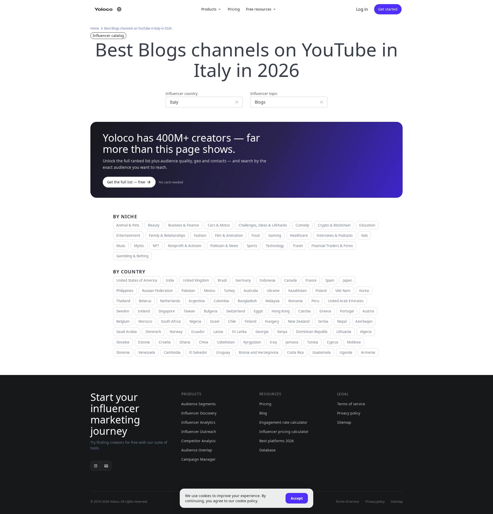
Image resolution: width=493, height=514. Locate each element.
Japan (347, 280)
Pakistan (188, 290)
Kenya (282, 331)
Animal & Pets (127, 225)
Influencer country (181, 93)
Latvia (218, 331)
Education (367, 225)
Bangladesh (247, 301)
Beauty (153, 225)
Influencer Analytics (198, 422)
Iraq (273, 342)
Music (120, 245)
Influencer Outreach (198, 431)
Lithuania (343, 331)
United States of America (136, 280)
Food (256, 235)
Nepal (342, 321)
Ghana (184, 342)
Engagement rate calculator (283, 422)
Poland (321, 290)
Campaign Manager (198, 459)
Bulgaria (210, 311)
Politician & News (224, 245)
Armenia (368, 352)
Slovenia (123, 352)
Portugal (347, 311)
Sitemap (344, 422)
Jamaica (292, 342)
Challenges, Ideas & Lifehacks (263, 225)
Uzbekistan (226, 342)
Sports (252, 245)
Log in (362, 9)
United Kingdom (196, 280)
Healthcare (299, 235)
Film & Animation (229, 235)
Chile (232, 321)
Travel (298, 245)
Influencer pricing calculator (283, 431)
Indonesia (268, 280)
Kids (364, 235)
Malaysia (273, 301)
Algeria (366, 331)
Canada (290, 280)
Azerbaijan (364, 321)
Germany (243, 280)
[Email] (106, 465)
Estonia (144, 342)
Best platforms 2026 (276, 440)
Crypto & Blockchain (334, 225)
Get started (387, 9)
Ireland (144, 311)
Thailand (123, 301)
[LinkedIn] (96, 465)
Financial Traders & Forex (332, 245)
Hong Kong (281, 311)
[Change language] (119, 9)
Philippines (124, 290)
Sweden (122, 311)
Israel (214, 321)
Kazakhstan (297, 290)
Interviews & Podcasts (335, 235)
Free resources (258, 9)
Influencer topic (264, 93)
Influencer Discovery (198, 413)
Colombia (221, 301)
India (170, 280)
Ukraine (273, 290)
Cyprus (332, 342)
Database (267, 450)
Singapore (166, 311)
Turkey (229, 290)
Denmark (153, 331)
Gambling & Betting (132, 256)
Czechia (304, 311)
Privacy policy (348, 413)
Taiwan (189, 311)
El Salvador (198, 352)
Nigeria (195, 321)
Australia (251, 290)
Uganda (345, 352)
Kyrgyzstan (252, 342)
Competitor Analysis (198, 440)
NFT (156, 245)
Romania (295, 301)
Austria (368, 311)
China (203, 342)
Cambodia (172, 352)
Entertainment (128, 235)
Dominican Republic (312, 331)
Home (94, 28)
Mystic (139, 245)
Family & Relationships (167, 235)
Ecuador (198, 331)
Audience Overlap (196, 450)
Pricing (234, 9)
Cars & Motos (219, 225)
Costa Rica (295, 352)
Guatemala (321, 352)
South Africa (171, 321)
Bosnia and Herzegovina (258, 352)
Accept (297, 498)
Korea (364, 290)
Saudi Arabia (126, 331)
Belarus (145, 301)
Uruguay (223, 352)
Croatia (165, 342)
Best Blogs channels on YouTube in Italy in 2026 (138, 28)
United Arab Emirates (345, 301)
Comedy (302, 225)
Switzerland (235, 311)
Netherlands (170, 301)
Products (208, 9)
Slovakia (122, 342)
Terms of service (351, 403)
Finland (250, 321)
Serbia (323, 321)
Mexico (209, 290)
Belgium (123, 321)
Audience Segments (198, 403)
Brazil (222, 280)
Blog (263, 413)
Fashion (200, 235)
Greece (325, 311)
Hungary (272, 321)
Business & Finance (183, 225)
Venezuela (146, 352)
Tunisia (312, 342)
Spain (329, 280)
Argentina (197, 301)
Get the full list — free (126, 182)
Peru (315, 301)
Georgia (262, 331)
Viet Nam (342, 290)
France (311, 280)
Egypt (258, 311)
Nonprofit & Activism (185, 245)
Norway (176, 331)
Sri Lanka (239, 331)
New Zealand (298, 321)
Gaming (274, 235)
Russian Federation (157, 290)
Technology (275, 245)
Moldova (354, 342)
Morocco (145, 321)
